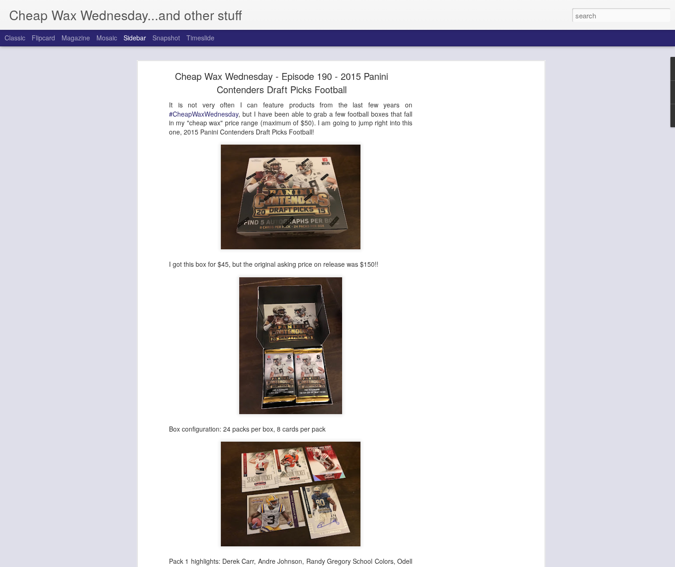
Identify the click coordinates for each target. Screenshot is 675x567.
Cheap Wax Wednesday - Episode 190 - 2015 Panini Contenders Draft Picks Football (281, 82)
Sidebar (135, 37)
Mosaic (106, 37)
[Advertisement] (463, 218)
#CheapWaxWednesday (203, 113)
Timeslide (200, 37)
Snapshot (166, 37)
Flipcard (43, 37)
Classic (15, 37)
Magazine (76, 37)
